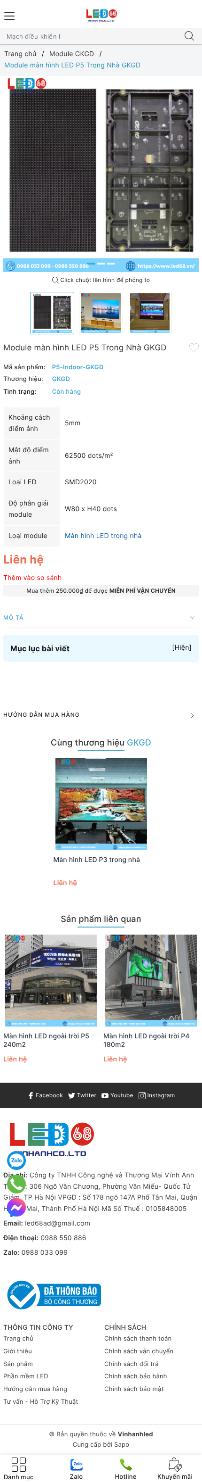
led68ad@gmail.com (57, 1223)
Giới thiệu (17, 1351)
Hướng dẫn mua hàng (35, 1389)
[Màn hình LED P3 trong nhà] (101, 804)
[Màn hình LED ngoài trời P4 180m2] (151, 981)
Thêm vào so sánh (32, 578)
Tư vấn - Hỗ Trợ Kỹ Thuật (40, 1402)
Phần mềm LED (25, 1376)
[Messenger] (16, 1207)
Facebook (48, 1095)
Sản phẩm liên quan (101, 919)
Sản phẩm (18, 1364)
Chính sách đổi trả (131, 1364)
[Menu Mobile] (10, 14)
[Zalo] (16, 1160)
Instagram (160, 1095)
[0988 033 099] (16, 1184)
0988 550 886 (63, 1238)
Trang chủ (18, 1338)
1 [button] (91, 264)
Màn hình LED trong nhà (103, 536)
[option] (101, 174)
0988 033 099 (45, 1253)
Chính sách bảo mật (134, 1389)
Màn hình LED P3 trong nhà (97, 860)
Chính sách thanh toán (137, 1338)
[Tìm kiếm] (189, 36)
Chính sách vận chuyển (138, 1351)
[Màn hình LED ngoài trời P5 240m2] (51, 981)
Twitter (85, 1095)
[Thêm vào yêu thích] (194, 347)
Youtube (121, 1095)
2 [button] (101, 264)
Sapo (121, 1445)
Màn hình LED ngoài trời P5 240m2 (46, 1040)
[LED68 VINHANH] (101, 16)
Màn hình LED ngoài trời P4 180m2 (146, 1040)
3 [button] (111, 264)
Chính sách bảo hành (135, 1376)
